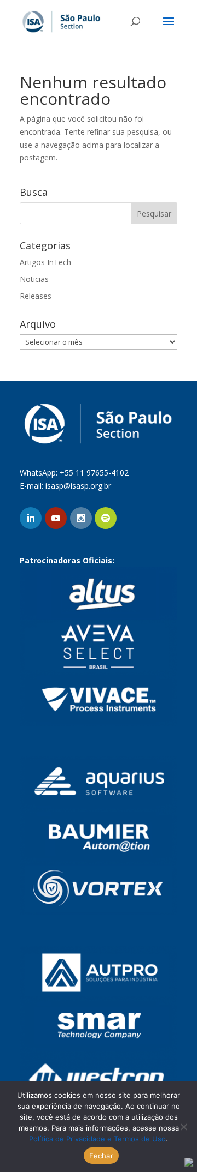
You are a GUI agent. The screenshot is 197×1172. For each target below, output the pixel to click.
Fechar (101, 1155)
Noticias (34, 279)
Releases (35, 296)
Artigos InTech (45, 262)
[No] (183, 1126)
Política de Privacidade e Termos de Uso (97, 1138)
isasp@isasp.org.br (78, 485)
